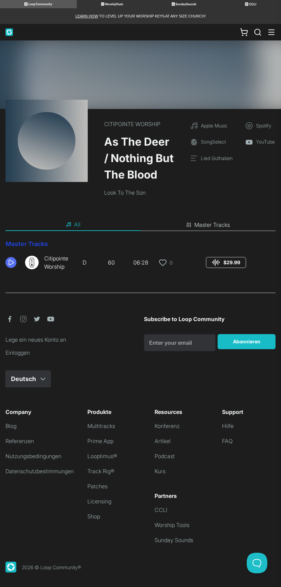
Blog (10, 426)
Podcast (165, 456)
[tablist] (140, 225)
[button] (12, 262)
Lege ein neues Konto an (35, 339)
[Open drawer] (271, 32)
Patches (97, 486)
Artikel (163, 441)
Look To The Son (125, 192)
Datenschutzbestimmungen (39, 471)
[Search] (258, 32)
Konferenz (167, 426)
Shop (93, 516)
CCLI (161, 509)
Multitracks (101, 426)
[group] (226, 262)
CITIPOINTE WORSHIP (132, 124)
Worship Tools (172, 525)
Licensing (99, 501)
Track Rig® (100, 471)
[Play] (10, 262)
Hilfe (228, 426)
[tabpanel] (140, 257)
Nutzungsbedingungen (33, 456)
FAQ (227, 441)
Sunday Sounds (174, 540)
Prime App (100, 441)
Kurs (160, 471)
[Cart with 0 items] (244, 32)
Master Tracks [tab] (212, 224)
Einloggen (17, 352)
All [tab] (77, 224)
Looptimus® (102, 456)
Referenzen (19, 441)
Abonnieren (246, 341)
